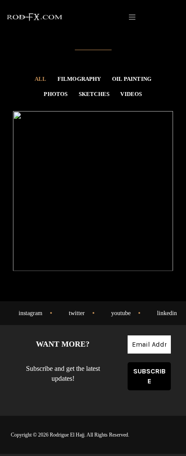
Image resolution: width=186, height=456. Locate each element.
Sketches (94, 94)
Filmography (79, 79)
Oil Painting (131, 79)
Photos (55, 94)
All (41, 79)
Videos (131, 94)
